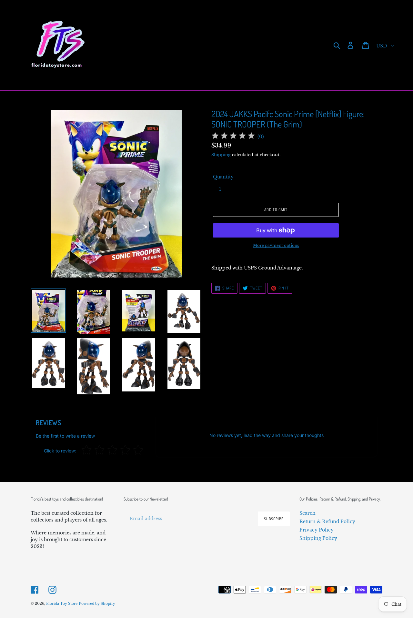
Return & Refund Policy (327, 521)
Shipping (221, 154)
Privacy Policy (316, 530)
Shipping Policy (318, 538)
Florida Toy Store (61, 603)
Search (307, 513)
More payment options (276, 245)
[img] (233, 136)
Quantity (223, 177)
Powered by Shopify (97, 603)
